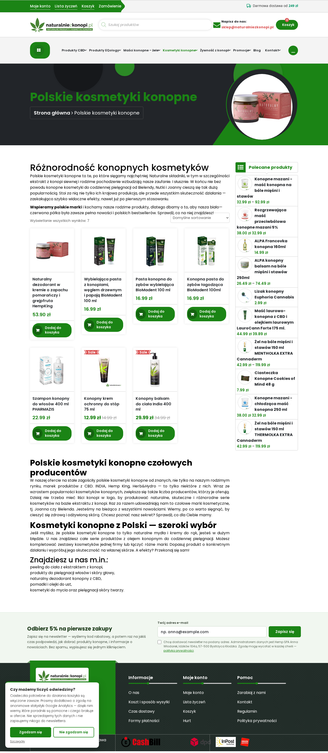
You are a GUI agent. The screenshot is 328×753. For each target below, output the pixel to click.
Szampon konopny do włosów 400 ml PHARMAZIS (50, 404)
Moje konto (40, 6)
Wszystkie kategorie (40, 50)
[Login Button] (293, 50)
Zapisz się (284, 631)
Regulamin (247, 711)
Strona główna (52, 112)
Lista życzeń (66, 6)
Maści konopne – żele (140, 50)
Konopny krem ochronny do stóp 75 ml (101, 404)
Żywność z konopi (214, 50)
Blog (257, 50)
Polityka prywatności (257, 720)
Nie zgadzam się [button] (73, 732)
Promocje (241, 50)
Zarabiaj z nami (251, 692)
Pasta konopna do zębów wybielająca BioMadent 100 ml (155, 284)
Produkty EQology (104, 50)
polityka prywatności (179, 651)
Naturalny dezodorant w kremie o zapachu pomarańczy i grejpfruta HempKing (50, 292)
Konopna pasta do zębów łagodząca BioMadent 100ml (205, 284)
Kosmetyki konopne (179, 50)
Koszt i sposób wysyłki (149, 702)
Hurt (187, 720)
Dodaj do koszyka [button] (53, 330)
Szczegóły (17, 741)
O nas (133, 692)
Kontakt (272, 50)
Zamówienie (110, 6)
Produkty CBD (73, 50)
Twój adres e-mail (173, 623)
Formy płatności (143, 720)
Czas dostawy (141, 711)
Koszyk (88, 6)
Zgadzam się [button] (30, 732)
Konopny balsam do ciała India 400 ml (153, 404)
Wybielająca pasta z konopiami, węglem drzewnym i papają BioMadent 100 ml (103, 290)
